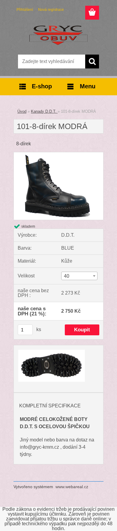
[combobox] (79, 276)
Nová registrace (51, 10)
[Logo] (58, 35)
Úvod (21, 111)
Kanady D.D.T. (44, 111)
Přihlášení (24, 10)
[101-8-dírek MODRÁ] (58, 154)
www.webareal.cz (72, 486)
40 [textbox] (66, 276)
